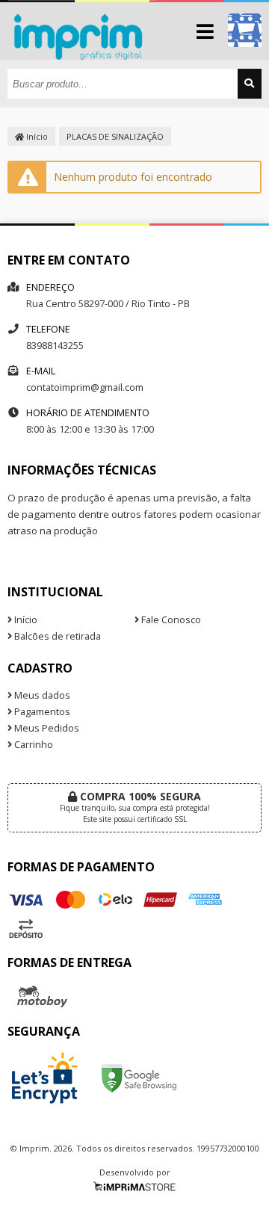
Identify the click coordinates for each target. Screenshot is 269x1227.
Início (36, 136)
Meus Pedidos (45, 728)
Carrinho (32, 744)
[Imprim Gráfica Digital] (81, 56)
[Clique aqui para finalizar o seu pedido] (245, 30)
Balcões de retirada (56, 636)
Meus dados (41, 695)
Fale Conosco (170, 620)
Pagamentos (41, 711)
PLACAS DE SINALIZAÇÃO (115, 136)
